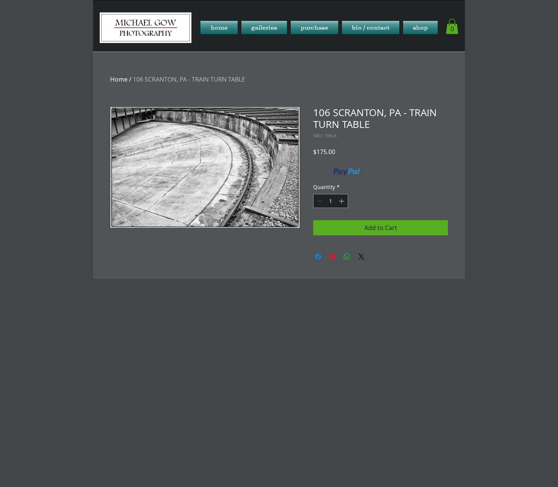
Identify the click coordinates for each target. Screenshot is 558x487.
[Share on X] (361, 256)
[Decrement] (319, 201)
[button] (264, 27)
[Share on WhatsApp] (347, 256)
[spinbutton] (330, 201)
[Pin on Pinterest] (332, 256)
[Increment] (342, 201)
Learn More (376, 171)
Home (119, 79)
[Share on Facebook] (318, 256)
